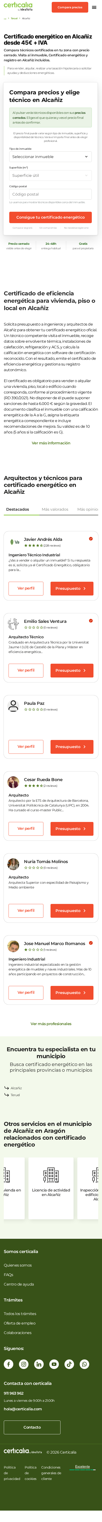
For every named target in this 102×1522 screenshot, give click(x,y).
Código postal (18, 186)
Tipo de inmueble (20, 148)
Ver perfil (26, 588)
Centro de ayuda (19, 1284)
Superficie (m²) (18, 167)
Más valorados (55, 509)
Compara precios (70, 7)
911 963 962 (13, 1393)
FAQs (8, 1274)
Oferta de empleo (19, 1323)
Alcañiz (16, 1088)
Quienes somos (18, 1265)
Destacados (17, 509)
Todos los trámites (20, 1313)
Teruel (14, 18)
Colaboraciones (17, 1332)
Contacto (32, 1427)
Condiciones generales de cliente (51, 1473)
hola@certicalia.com (23, 1409)
